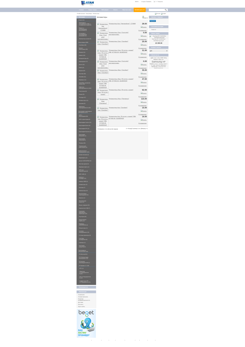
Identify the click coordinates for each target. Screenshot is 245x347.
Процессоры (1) (83, 228)
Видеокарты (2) (83, 157)
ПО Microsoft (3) (83, 254)
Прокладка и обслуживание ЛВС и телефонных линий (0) (85, 24)
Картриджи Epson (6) (84, 125)
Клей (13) (81, 67)
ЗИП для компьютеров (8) (83, 170)
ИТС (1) (81, 268)
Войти (136, 1)
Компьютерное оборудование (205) (83, 151)
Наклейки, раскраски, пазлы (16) (84, 83)
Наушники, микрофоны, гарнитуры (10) (83, 212)
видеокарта (163, 65)
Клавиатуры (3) (83, 184)
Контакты (80, 304)
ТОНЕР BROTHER (162, 66)
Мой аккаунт (105, 10)
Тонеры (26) (82, 143)
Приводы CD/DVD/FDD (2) (83, 224)
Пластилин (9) (83, 91)
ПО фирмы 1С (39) (84, 265)
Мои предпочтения (120, 340)
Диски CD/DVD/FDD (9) (85, 161)
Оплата (115, 10)
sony (158, 58)
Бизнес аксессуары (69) (83, 48)
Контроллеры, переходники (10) (83, 194)
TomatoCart (120, 343)
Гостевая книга (151, 340)
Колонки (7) (82, 187)
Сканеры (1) (82, 242)
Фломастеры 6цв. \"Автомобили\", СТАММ (122, 23)
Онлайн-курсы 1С (140, 10)
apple (152, 58)
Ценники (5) (82, 103)
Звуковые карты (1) (84, 167)
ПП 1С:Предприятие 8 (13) (85, 277)
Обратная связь (126, 10)
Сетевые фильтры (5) (85, 235)
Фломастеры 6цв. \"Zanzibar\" (118, 107)
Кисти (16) (82, 64)
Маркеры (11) (82, 80)
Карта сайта (81, 306)
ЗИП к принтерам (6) (84, 119)
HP (164, 62)
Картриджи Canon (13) (85, 122)
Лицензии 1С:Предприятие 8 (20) (84, 272)
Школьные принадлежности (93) (85, 107)
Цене (114, 20)
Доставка (80, 302)
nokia (159, 59)
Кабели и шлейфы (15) (82, 178)
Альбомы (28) (82, 45)
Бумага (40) (82, 55)
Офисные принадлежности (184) (85, 87)
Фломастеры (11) (83, 100)
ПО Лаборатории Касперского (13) (83, 258)
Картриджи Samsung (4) (82, 139)
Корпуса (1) (82, 198)
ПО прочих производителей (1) (84, 262)
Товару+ (110, 20)
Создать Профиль (146, 1)
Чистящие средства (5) (82, 246)
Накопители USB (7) (84, 208)
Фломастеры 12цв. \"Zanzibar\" (118, 41)
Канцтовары (89, 13)
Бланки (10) (82, 52)
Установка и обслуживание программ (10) (83, 34)
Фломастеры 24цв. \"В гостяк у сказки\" (121, 90)
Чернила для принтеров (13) (83, 146)
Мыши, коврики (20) (84, 205)
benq (165, 58)
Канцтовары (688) (83, 42)
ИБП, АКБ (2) (82, 174)
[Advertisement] (122, 145)
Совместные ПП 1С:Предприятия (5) (84, 281)
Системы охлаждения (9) (83, 239)
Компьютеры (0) (83, 190)
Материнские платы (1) (82, 201)
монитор (158, 65)
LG (162, 59)
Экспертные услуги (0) (85, 38)
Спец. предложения (96, 340)
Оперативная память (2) (82, 220)
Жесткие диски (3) (84, 164)
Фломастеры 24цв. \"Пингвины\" (119, 98)
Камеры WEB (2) (83, 181)
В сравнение (143, 30)
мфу (154, 65)
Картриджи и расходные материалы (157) (85, 112)
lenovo (156, 59)
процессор (154, 66)
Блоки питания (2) (84, 154)
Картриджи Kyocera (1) (85, 131)
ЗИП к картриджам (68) (83, 116)
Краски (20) (82, 70)
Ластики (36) (82, 73)
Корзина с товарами (157, 17)
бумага (152, 63)
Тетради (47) (82, 97)
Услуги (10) (81, 20)
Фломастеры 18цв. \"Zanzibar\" (118, 70)
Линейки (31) (82, 76)
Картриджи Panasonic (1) (82, 135)
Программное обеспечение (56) (83, 251)
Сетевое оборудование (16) (84, 231)
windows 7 (156, 63)
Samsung (157, 61)
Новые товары (92, 10)
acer (161, 58)
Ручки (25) (81, 94)
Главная (81, 10)
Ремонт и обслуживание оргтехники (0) (83, 29)
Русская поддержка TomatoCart (132, 343)
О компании (81, 294)
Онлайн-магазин (81, 13)
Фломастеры (96, 13)
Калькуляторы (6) (83, 58)
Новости (153, 29)
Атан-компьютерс (132, 342)
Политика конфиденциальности (84, 299)
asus (155, 58)
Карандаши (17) (83, 61)
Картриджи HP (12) (84, 128)
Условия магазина (83, 297)
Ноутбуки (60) (82, 216)
